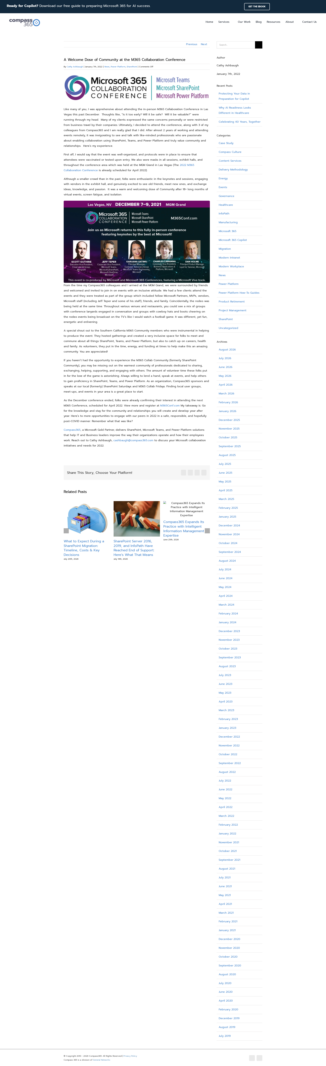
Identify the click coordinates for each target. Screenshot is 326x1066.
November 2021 (229, 842)
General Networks (101, 1059)
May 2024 (225, 587)
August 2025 (227, 455)
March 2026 (226, 394)
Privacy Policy (130, 1056)
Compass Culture (230, 152)
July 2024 (225, 569)
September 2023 (230, 657)
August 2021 (227, 869)
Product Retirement (232, 302)
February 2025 (228, 508)
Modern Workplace (231, 266)
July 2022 (225, 781)
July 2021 (225, 877)
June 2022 (225, 789)
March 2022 (226, 816)
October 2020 (228, 957)
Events (223, 187)
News (107, 66)
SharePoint (132, 66)
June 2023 (225, 684)
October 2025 (228, 437)
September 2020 (230, 966)
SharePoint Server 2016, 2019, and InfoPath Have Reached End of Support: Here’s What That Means (134, 548)
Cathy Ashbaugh (75, 66)
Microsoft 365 (227, 231)
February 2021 (228, 921)
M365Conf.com (170, 406)
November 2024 (229, 534)
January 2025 (227, 517)
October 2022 (228, 754)
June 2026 (225, 367)
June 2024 (225, 578)
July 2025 (225, 464)
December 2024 (229, 526)
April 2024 (226, 596)
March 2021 (226, 913)
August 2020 (227, 974)
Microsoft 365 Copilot (233, 240)
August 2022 (227, 772)
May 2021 (225, 895)
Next (204, 44)
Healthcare (226, 205)
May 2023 (225, 693)
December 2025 (229, 420)
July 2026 (225, 358)
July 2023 (225, 675)
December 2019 (229, 1018)
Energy (223, 178)
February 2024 (228, 614)
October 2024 (228, 543)
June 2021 (225, 886)
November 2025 (229, 429)
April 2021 (225, 904)
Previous (191, 44)
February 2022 (228, 825)
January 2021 (227, 930)
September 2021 (229, 860)
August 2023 (227, 666)
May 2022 (225, 798)
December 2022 (229, 737)
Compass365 (72, 430)
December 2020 (229, 939)
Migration (225, 249)
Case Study (226, 143)
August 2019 (227, 1027)
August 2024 (227, 561)
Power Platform (118, 66)
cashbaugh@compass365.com (133, 440)
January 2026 (227, 411)
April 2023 (225, 702)
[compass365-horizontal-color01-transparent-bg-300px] (24, 18)
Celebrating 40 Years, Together (239, 122)
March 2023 (226, 710)
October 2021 (228, 851)
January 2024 (227, 622)
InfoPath (224, 214)
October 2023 (228, 649)
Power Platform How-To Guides (239, 293)
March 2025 (226, 499)
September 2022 (230, 763)
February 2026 (228, 402)
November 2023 (229, 640)
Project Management (232, 310)
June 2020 (226, 992)
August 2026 (227, 350)
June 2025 (225, 473)
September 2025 (230, 446)
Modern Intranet (229, 258)
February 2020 (228, 1009)
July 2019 (225, 1036)
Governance (226, 196)
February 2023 (228, 719)
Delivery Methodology (233, 170)
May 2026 (225, 376)
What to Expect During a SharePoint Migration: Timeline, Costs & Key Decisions (84, 548)
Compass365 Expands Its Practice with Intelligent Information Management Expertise (183, 528)
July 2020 (225, 983)
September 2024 (230, 552)
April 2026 (226, 385)
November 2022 (229, 746)
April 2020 (226, 1001)
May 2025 (225, 482)
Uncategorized (228, 328)
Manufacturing (228, 222)
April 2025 (225, 490)
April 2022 (225, 807)
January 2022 (227, 834)
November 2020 (229, 948)
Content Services (230, 161)
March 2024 (226, 605)
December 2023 (229, 631)
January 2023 (227, 728)
